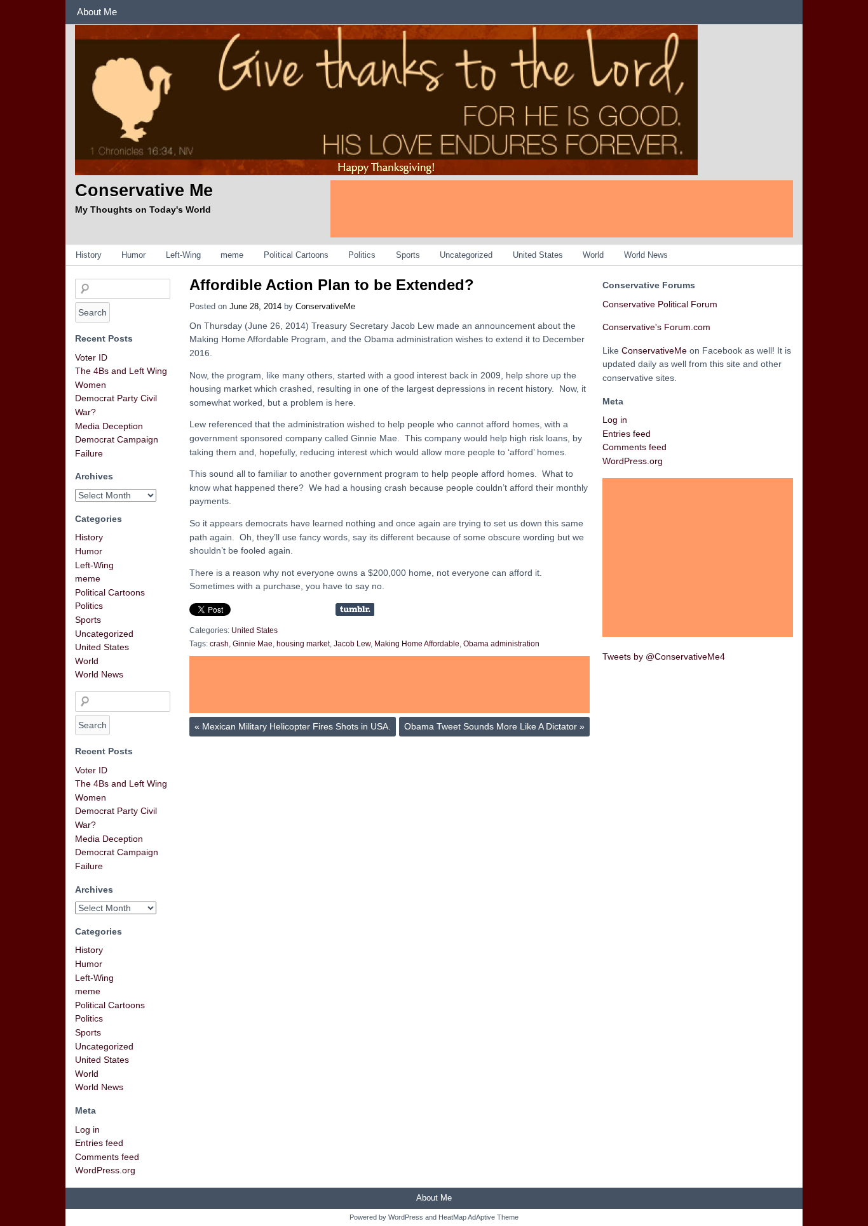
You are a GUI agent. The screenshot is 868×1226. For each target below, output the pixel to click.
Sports (408, 255)
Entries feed (99, 1143)
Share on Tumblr (355, 609)
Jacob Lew (352, 644)
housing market (303, 644)
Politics (362, 255)
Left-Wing (183, 255)
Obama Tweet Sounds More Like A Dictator (494, 726)
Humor (133, 255)
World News (646, 255)
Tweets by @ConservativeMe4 (663, 656)
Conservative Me (144, 190)
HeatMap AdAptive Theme (478, 1217)
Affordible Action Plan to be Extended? (331, 284)
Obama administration (501, 644)
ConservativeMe (325, 306)
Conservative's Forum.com (656, 327)
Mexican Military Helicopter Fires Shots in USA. (292, 726)
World (593, 255)
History (89, 255)
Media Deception (109, 426)
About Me (97, 11)
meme (231, 255)
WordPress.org (105, 1170)
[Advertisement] (561, 208)
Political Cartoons (296, 255)
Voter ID (91, 357)
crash (219, 644)
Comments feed (107, 1157)
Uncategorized (466, 255)
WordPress (405, 1217)
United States (538, 255)
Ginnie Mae (253, 644)
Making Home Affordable (416, 644)
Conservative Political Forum (659, 304)
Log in (87, 1129)
